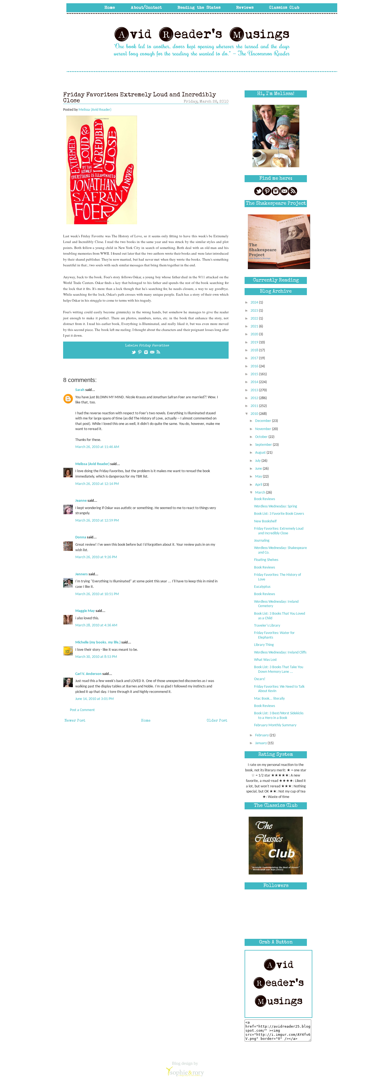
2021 (255, 326)
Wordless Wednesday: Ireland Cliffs (280, 653)
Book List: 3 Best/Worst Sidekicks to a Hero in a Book (278, 715)
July (258, 461)
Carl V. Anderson (88, 674)
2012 (255, 398)
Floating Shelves (266, 560)
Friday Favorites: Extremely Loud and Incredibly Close (278, 531)
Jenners (81, 574)
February (262, 735)
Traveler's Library (267, 626)
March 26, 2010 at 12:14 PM (97, 484)
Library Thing (264, 645)
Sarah (80, 390)
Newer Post (74, 721)
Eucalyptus (262, 587)
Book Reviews (264, 499)
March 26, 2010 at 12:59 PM (97, 521)
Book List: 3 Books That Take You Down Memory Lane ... (278, 669)
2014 (255, 382)
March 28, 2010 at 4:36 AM (96, 625)
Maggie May (85, 611)
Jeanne (81, 501)
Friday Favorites (154, 346)
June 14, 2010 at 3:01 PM (94, 699)
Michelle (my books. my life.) (98, 642)
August (261, 453)
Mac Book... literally (269, 699)
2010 (255, 414)
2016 (255, 366)
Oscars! (259, 679)
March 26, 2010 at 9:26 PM (96, 557)
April (259, 485)
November (263, 429)
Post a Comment (82, 710)
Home (146, 721)
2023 (255, 311)
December (263, 421)
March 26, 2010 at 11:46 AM (97, 447)
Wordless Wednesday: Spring (275, 506)
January (261, 743)
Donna (80, 537)
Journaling (262, 541)
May (259, 477)
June (259, 469)
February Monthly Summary (275, 725)
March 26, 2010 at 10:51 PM (97, 594)
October (261, 437)
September (264, 445)
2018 (255, 350)
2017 (255, 358)
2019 (255, 342)
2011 (255, 406)
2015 (255, 374)
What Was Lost (265, 660)
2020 (255, 334)
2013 (255, 390)
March (260, 493)
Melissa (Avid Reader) (92, 464)
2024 (255, 303)
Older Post (217, 721)
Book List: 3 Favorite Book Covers (279, 514)
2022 (255, 319)
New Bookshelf (265, 521)
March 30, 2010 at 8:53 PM (96, 657)
